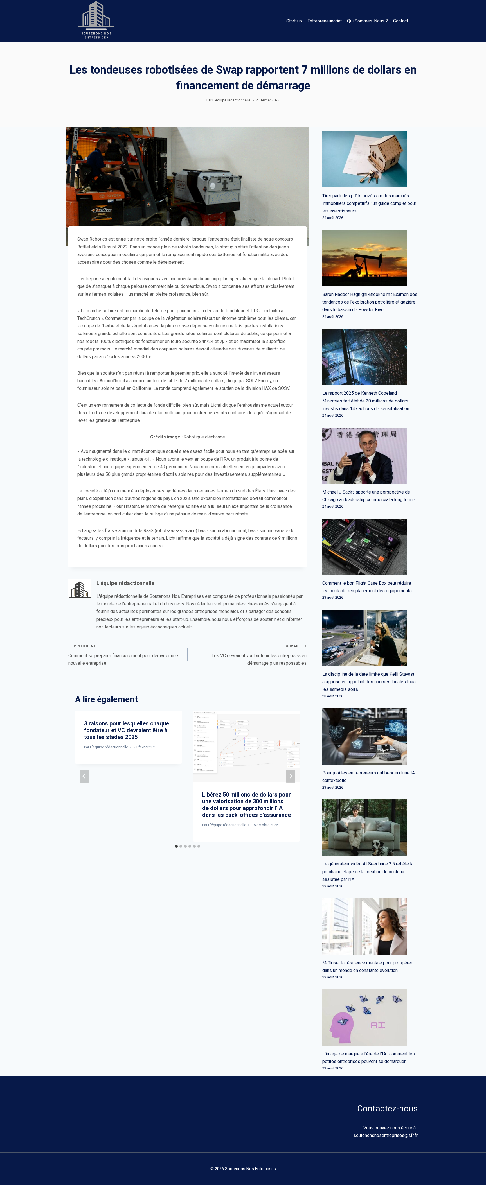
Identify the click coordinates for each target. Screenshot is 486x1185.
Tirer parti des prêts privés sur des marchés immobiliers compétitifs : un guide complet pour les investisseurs (369, 203)
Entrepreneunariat (324, 21)
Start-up (294, 21)
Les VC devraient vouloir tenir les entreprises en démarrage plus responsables (259, 655)
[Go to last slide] (84, 776)
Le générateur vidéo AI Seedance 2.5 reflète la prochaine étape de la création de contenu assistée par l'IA (367, 871)
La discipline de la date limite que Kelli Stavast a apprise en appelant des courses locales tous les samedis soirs (369, 681)
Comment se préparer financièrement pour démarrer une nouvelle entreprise (123, 655)
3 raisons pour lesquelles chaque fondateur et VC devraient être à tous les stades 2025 (126, 730)
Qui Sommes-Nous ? (367, 21)
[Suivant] (290, 776)
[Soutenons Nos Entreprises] (96, 21)
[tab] (176, 846)
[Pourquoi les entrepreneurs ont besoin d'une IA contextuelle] (370, 736)
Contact (400, 21)
